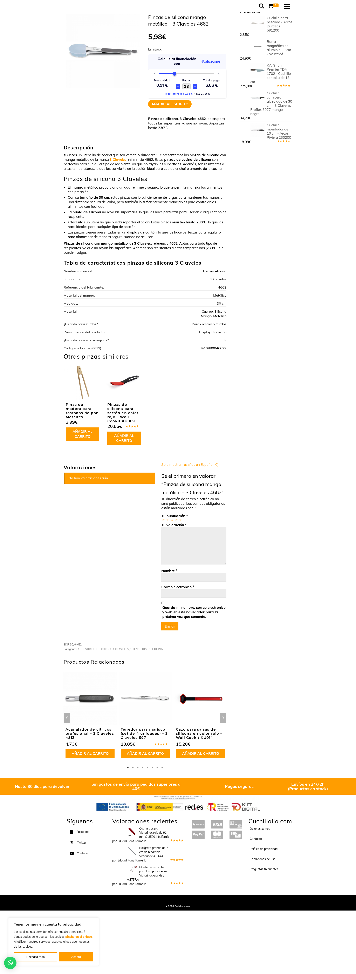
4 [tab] (143, 767)
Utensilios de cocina (146, 649)
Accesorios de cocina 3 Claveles (103, 649)
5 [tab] (147, 767)
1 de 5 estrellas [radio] (163, 520)
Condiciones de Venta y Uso (174, 900)
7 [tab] (157, 767)
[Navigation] (287, 6)
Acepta (76, 957)
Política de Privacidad (205, 900)
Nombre (169, 571)
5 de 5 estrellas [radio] (180, 520)
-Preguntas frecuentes (263, 869)
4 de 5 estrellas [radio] (176, 520)
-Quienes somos (259, 828)
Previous (67, 718)
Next (223, 718)
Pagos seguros (239, 786)
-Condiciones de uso (261, 859)
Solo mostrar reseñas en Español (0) (189, 464)
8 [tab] (162, 767)
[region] (53, 942)
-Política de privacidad (263, 849)
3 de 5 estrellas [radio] (171, 520)
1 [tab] (128, 767)
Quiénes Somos (148, 900)
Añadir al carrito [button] (83, 434)
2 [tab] (133, 767)
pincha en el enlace (78, 937)
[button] (10, 963)
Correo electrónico (177, 587)
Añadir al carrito (169, 104)
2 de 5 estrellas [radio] (167, 520)
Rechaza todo (35, 957)
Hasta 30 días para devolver (42, 786)
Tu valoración (174, 525)
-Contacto (255, 838)
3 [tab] (138, 767)
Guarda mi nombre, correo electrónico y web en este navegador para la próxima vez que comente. (194, 612)
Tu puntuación (174, 516)
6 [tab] (152, 767)
